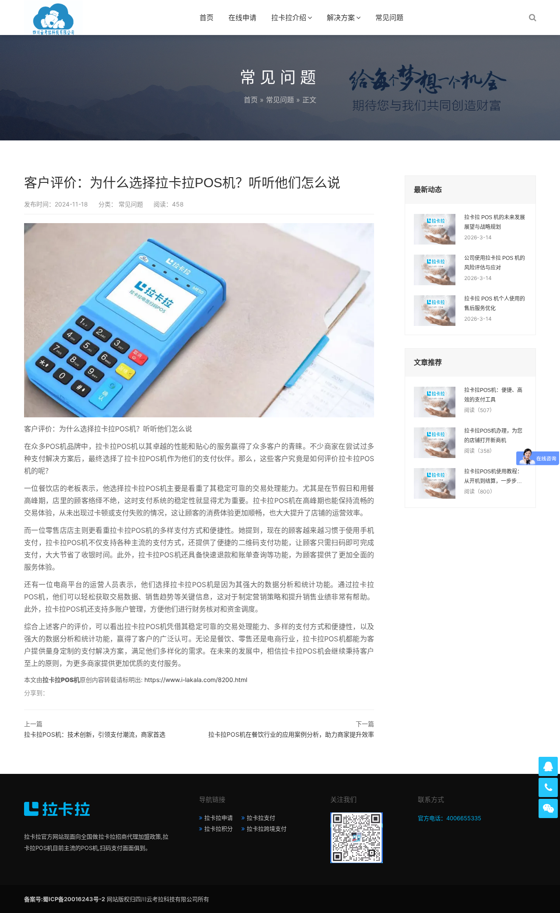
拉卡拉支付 (261, 817)
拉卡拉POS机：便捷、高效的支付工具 (493, 395)
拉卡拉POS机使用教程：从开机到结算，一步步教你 (493, 477)
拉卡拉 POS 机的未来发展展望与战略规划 (494, 222)
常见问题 (389, 17)
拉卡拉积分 (218, 828)
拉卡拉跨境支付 (267, 828)
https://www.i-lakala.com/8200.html (195, 679)
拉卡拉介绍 (288, 17)
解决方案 (341, 17)
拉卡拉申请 (218, 817)
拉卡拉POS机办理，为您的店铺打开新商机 (493, 436)
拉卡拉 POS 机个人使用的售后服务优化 (494, 303)
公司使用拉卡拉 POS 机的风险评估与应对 (494, 263)
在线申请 (242, 17)
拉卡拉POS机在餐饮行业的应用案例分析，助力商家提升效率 (291, 734)
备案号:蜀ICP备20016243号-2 (64, 899)
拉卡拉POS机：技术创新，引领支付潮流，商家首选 (94, 734)
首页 (207, 17)
